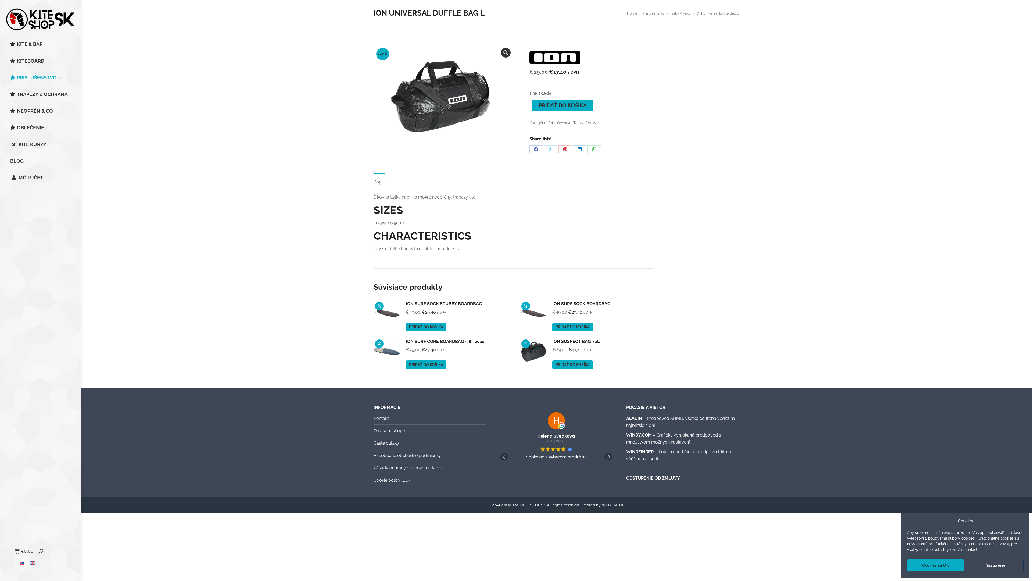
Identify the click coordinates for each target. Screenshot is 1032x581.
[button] (506, 53)
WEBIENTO (612, 505)
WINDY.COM (639, 435)
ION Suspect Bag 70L (576, 341)
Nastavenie (995, 565)
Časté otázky (386, 443)
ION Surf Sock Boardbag (581, 303)
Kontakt (381, 418)
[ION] (554, 58)
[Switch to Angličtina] (32, 563)
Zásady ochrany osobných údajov (408, 467)
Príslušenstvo (559, 123)
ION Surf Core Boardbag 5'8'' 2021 (445, 341)
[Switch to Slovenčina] (22, 563)
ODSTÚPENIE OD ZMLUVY (653, 478)
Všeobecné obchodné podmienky (407, 455)
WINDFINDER (640, 451)
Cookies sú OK (935, 565)
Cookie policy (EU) (392, 480)
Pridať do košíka (563, 105)
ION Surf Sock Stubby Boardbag (444, 303)
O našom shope (389, 430)
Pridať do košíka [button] (426, 327)
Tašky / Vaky (584, 123)
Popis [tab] (379, 182)
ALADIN (634, 418)
